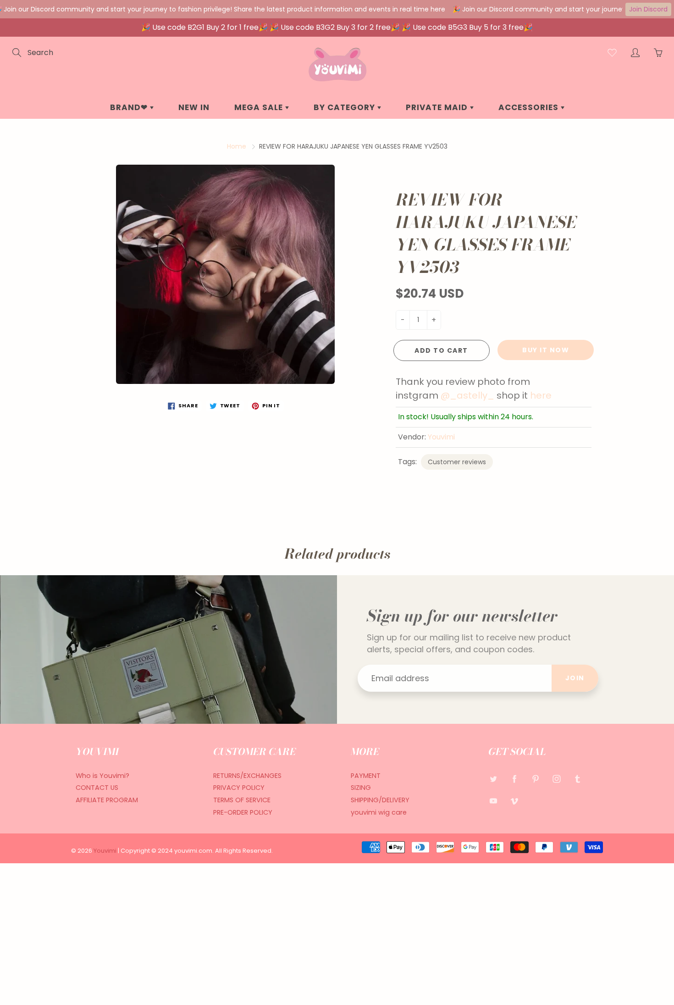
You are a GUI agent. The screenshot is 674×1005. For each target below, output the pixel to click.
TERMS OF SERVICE (242, 800)
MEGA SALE (259, 107)
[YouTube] (493, 801)
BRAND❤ (130, 107)
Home (236, 146)
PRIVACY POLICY (239, 787)
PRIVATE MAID (438, 107)
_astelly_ (472, 395)
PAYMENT (366, 775)
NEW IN (194, 107)
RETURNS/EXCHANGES (247, 775)
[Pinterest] (535, 779)
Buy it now (545, 350)
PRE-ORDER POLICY (242, 812)
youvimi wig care (379, 812)
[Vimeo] (514, 801)
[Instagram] (556, 779)
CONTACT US (97, 787)
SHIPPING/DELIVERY (380, 800)
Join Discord (648, 9)
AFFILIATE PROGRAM (107, 800)
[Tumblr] (577, 779)
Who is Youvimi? (102, 775)
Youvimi (441, 437)
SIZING (361, 787)
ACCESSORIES (529, 107)
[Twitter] (493, 779)
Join (575, 678)
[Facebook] (514, 779)
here (542, 395)
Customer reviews (457, 461)
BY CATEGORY (345, 107)
